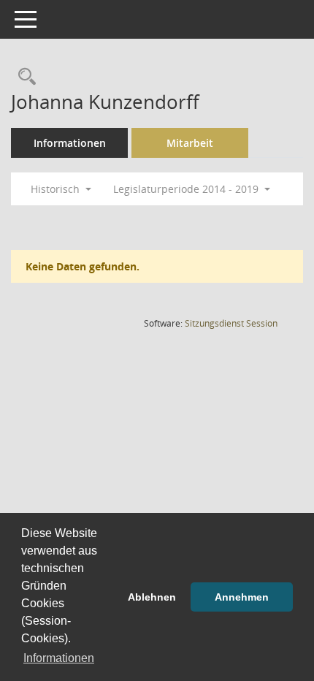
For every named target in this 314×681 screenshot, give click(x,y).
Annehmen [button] (242, 597)
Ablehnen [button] (152, 597)
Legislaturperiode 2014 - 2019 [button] (187, 189)
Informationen (70, 143)
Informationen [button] (58, 658)
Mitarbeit (189, 143)
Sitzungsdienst (231, 323)
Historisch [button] (57, 189)
